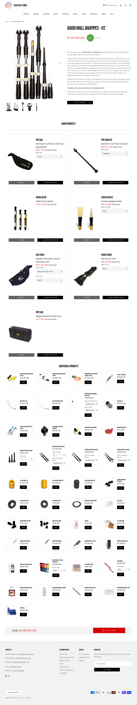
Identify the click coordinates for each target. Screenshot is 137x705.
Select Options (80, 102)
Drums (46, 14)
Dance (26, 14)
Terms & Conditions (67, 670)
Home (7, 21)
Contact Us (63, 654)
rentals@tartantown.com (20, 662)
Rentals (93, 14)
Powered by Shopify (25, 697)
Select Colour (40, 267)
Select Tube (88, 407)
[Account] (120, 5)
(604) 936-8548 (16, 667)
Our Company (84, 654)
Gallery (81, 660)
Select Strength (106, 207)
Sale (112, 14)
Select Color (105, 264)
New (104, 14)
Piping (36, 14)
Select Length (56, 452)
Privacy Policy (64, 667)
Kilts (56, 14)
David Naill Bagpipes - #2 (17, 21)
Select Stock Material (91, 401)
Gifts (75, 14)
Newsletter (63, 673)
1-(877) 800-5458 (18, 671)
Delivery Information (67, 657)
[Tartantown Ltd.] (16, 5)
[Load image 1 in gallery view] (34, 62)
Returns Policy (65, 660)
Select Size (39, 153)
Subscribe (107, 669)
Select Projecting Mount (57, 459)
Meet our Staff (84, 657)
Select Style (104, 149)
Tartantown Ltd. (14, 697)
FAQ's (61, 664)
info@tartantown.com (26, 654)
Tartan (65, 14)
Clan (84, 14)
